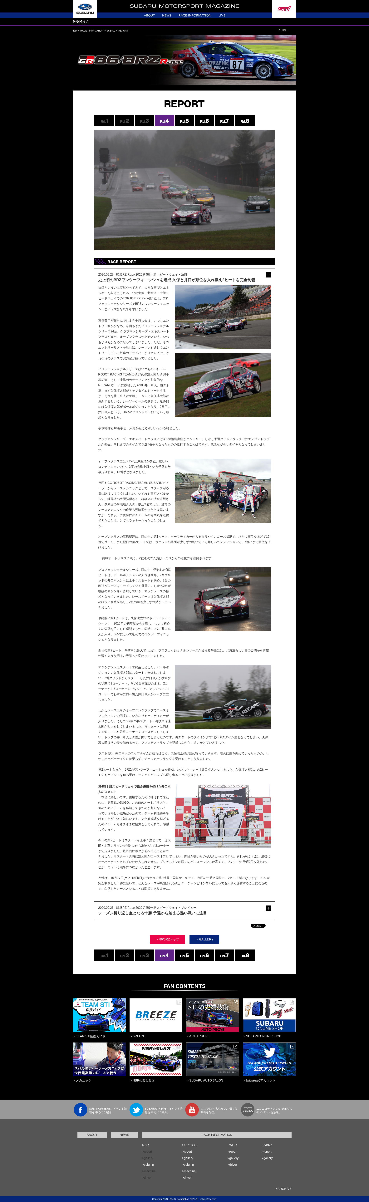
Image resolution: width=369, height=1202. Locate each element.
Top (75, 30)
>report (187, 1151)
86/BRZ (111, 30)
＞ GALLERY (204, 939)
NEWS (124, 1134)
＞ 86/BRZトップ (167, 939)
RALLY (232, 1145)
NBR (145, 1145)
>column (148, 1164)
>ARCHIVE (284, 1188)
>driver (187, 1177)
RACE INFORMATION (216, 1134)
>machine (189, 1171)
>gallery (187, 1158)
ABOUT (92, 1134)
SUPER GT (190, 1145)
